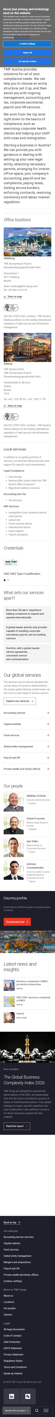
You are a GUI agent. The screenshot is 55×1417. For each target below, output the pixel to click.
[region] (27, 33)
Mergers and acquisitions (17, 1262)
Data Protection (12, 1341)
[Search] (37, 1410)
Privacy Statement (13, 1354)
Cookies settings (13, 1281)
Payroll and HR (11, 1268)
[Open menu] (46, 1410)
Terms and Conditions (15, 1367)
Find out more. (22, 37)
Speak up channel (13, 1373)
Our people (9, 1308)
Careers (8, 1314)
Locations (9, 1302)
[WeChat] (28, 1396)
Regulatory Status (13, 1360)
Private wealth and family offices (21, 1274)
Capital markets (12, 1243)
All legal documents (14, 1329)
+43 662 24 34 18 (17, 290)
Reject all (27, 52)
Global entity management (17, 1255)
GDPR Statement (13, 1348)
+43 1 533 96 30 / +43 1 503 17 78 (26, 399)
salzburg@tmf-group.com (24, 286)
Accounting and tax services (19, 1237)
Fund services (11, 1249)
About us (8, 1295)
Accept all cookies (27, 61)
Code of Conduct (13, 1335)
